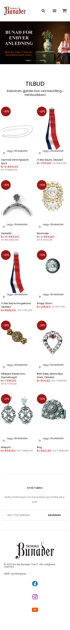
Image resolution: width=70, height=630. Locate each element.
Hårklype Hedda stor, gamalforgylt (13, 375)
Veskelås (6, 233)
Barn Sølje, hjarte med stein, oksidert (50, 375)
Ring (39, 447)
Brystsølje (43, 233)
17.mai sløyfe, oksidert (50, 159)
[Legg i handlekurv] (4, 153)
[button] (17, 150)
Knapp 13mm (44, 303)
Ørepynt (6, 447)
